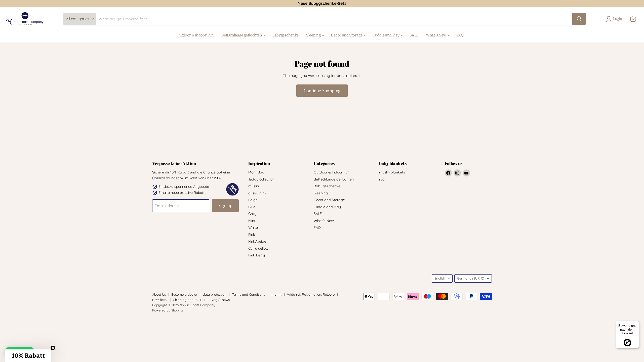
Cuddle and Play (386, 35)
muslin (253, 186)
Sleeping (313, 35)
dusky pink (257, 193)
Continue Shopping (322, 90)
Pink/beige (257, 241)
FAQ (460, 35)
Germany (470, 278)
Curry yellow (258, 248)
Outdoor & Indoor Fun (195, 35)
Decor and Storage (347, 35)
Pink (251, 234)
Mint (251, 220)
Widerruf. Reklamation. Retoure (311, 294)
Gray (252, 213)
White (253, 227)
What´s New (436, 35)
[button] (28, 355)
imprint (276, 294)
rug (382, 179)
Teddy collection (261, 179)
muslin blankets (392, 172)
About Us (159, 294)
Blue (251, 207)
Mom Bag (256, 172)
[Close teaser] (52, 347)
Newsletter (160, 300)
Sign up (225, 205)
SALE (414, 35)
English (439, 278)
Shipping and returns (189, 300)
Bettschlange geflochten (242, 35)
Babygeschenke (285, 35)
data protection (214, 294)
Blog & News (220, 300)
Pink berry (256, 255)
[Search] (579, 19)
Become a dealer (184, 294)
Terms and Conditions (248, 294)
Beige (253, 200)
